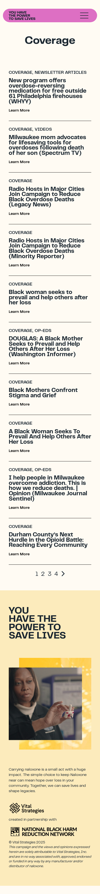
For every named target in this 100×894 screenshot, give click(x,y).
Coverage (20, 73)
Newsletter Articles (61, 73)
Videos (43, 130)
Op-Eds (43, 331)
